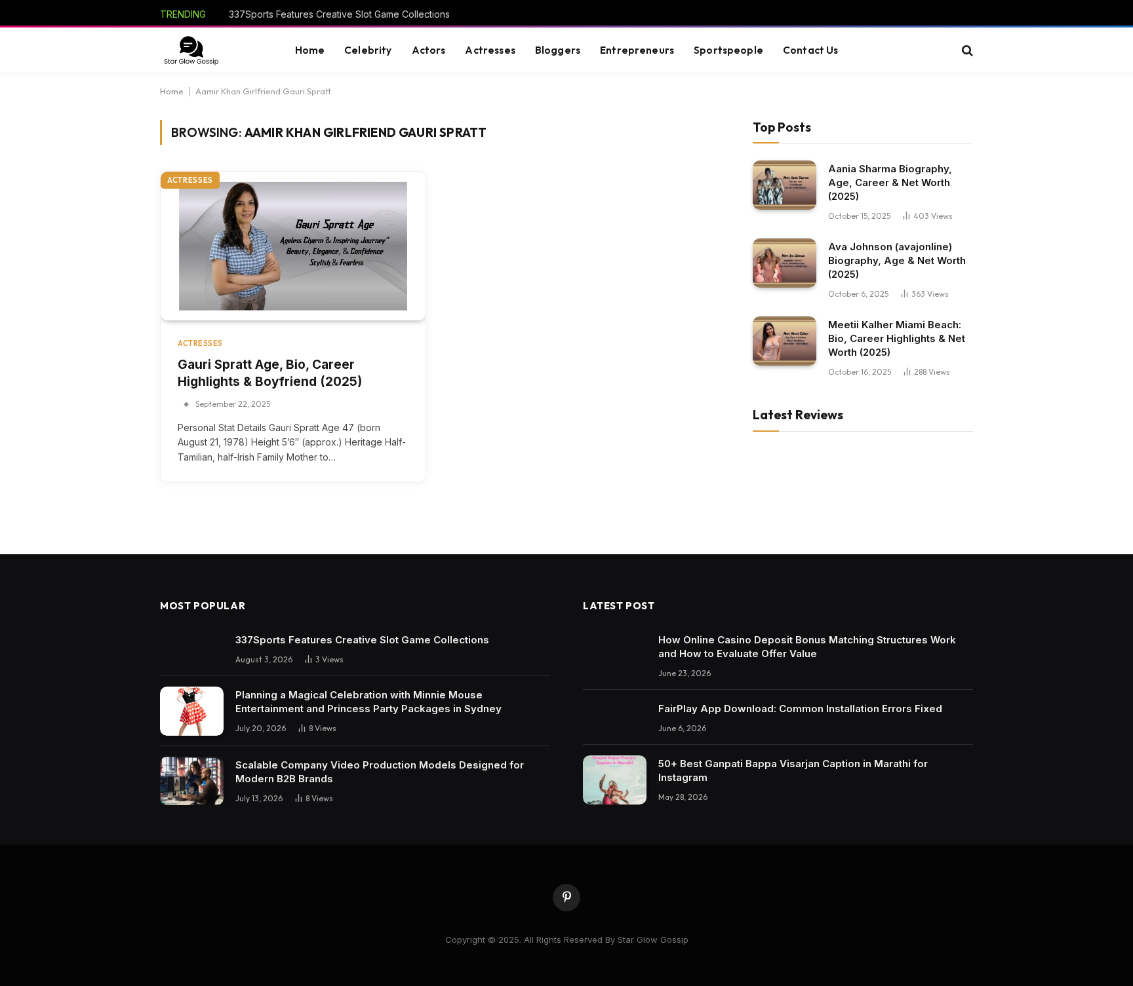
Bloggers (557, 50)
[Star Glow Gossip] (191, 50)
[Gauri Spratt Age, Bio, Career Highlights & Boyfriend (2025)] (293, 246)
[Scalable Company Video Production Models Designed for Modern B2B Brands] (192, 781)
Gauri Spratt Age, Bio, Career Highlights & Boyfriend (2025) (270, 373)
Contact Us (811, 50)
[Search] (966, 51)
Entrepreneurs (637, 50)
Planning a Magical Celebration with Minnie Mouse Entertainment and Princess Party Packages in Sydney (368, 702)
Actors (429, 50)
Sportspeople (728, 50)
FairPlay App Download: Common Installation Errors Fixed (800, 708)
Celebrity (367, 50)
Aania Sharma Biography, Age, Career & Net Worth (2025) (890, 182)
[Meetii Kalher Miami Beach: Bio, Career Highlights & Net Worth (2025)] (784, 341)
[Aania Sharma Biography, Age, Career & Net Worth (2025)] (784, 185)
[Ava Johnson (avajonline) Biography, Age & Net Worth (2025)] (784, 263)
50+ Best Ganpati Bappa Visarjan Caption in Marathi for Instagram (793, 770)
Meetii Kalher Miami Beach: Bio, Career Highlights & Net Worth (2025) (896, 338)
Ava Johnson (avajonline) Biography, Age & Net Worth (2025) (897, 260)
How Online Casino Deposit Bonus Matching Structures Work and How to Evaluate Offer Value (807, 647)
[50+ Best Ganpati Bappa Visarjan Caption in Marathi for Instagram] (614, 780)
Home (310, 50)
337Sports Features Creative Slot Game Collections (339, 14)
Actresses (490, 50)
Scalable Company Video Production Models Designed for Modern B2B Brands (379, 772)
